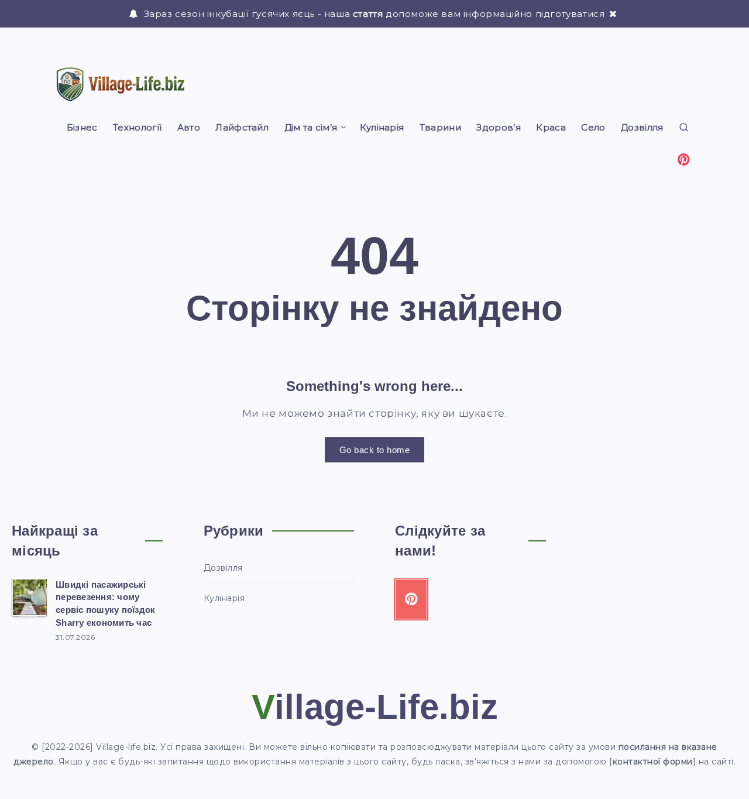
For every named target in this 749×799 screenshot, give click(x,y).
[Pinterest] (684, 159)
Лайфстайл (242, 127)
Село (593, 127)
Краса (551, 127)
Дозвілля (642, 127)
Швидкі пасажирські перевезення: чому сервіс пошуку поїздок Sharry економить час (105, 603)
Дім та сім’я (311, 127)
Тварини (440, 127)
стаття (368, 13)
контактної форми (653, 761)
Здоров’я (498, 127)
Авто (188, 127)
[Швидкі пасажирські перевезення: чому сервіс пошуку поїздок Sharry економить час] (29, 597)
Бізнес (82, 127)
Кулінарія (382, 127)
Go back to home (374, 450)
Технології (137, 127)
